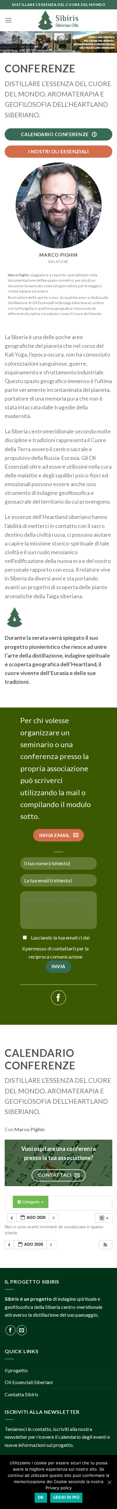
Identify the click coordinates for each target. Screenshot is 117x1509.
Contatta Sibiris (21, 1394)
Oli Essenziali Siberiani (29, 1382)
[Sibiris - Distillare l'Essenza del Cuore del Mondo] (58, 20)
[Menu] (8, 20)
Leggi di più (66, 1497)
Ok (41, 1497)
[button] (105, 1244)
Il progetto (16, 1370)
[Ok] (109, 1482)
